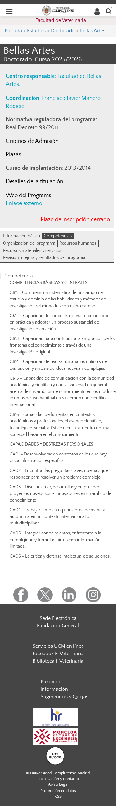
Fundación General (58, 625)
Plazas (13, 155)
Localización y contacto (58, 778)
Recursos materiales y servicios (32, 250)
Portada (13, 31)
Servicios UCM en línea (58, 646)
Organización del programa (29, 243)
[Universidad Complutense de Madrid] (58, 10)
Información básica (21, 235)
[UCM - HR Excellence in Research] (55, 717)
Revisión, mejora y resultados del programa (44, 257)
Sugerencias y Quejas (64, 696)
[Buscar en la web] (108, 10)
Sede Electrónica (58, 618)
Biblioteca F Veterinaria (58, 661)
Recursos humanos (77, 243)
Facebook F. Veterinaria (58, 653)
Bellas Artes (92, 31)
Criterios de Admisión (32, 141)
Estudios (36, 31)
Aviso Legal (58, 784)
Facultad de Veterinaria (60, 20)
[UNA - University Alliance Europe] (55, 755)
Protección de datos (58, 790)
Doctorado (63, 31)
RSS (58, 796)
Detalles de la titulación (34, 181)
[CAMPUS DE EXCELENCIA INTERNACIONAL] (55, 736)
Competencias (58, 235)
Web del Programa (29, 195)
